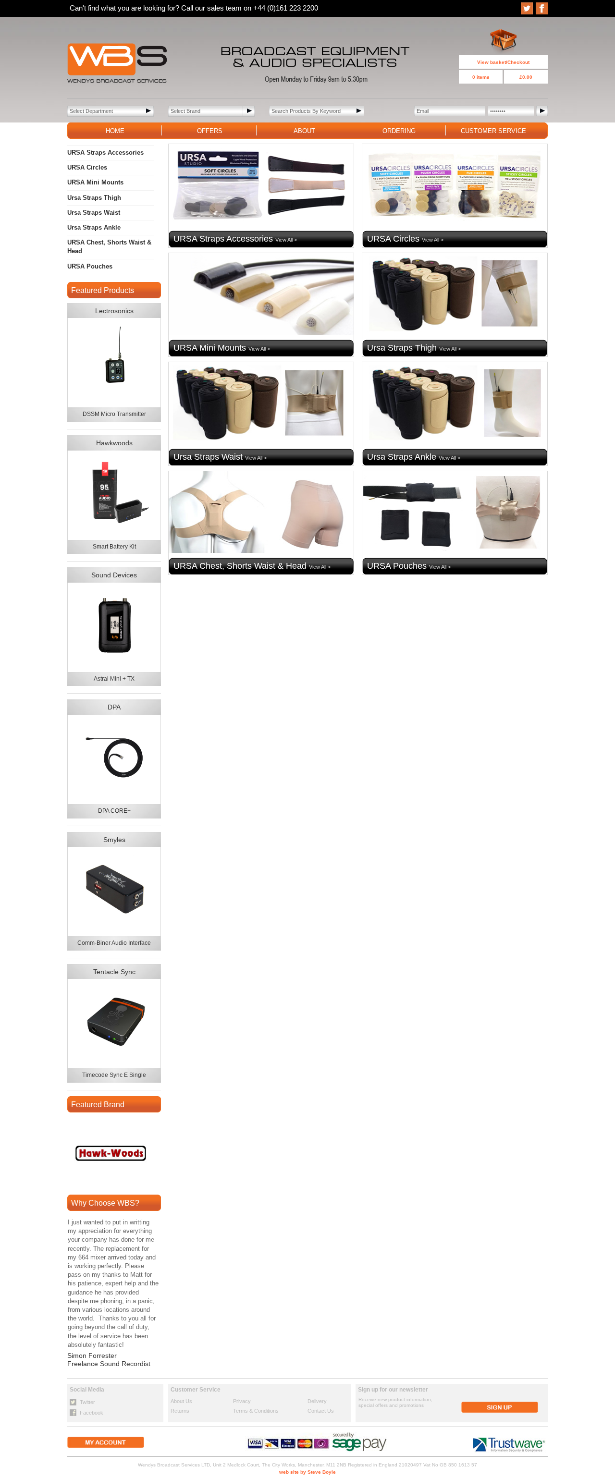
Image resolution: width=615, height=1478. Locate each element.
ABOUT (304, 130)
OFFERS (209, 130)
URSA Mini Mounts (95, 182)
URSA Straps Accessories (105, 152)
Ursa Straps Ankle (94, 227)
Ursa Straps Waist (93, 212)
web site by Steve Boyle (307, 1472)
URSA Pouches (89, 266)
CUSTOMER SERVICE (493, 130)
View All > (286, 240)
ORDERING (399, 130)
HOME (115, 130)
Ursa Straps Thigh (94, 197)
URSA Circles (87, 167)
